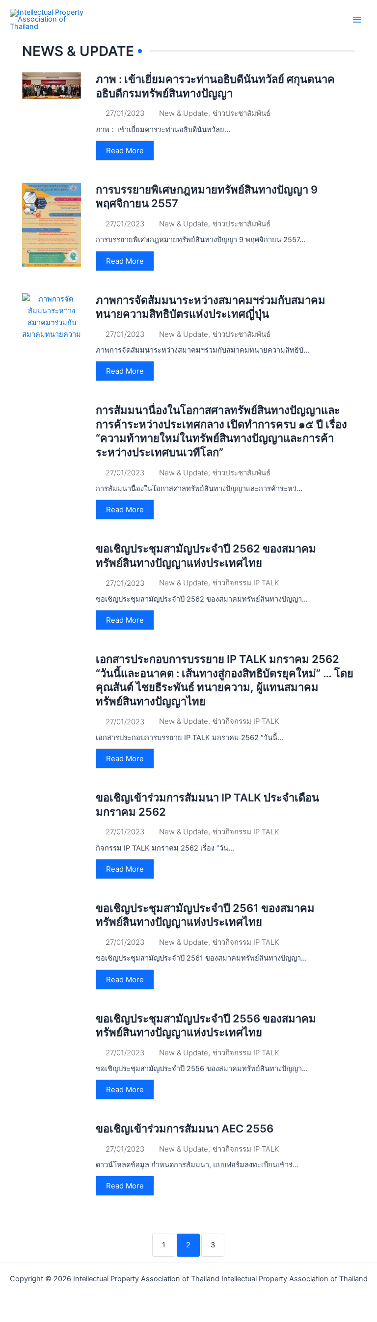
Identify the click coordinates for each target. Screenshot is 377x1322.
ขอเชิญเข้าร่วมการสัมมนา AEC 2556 (184, 1128)
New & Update (183, 113)
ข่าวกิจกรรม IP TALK (246, 582)
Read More (125, 150)
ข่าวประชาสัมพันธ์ (241, 113)
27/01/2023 (125, 113)
